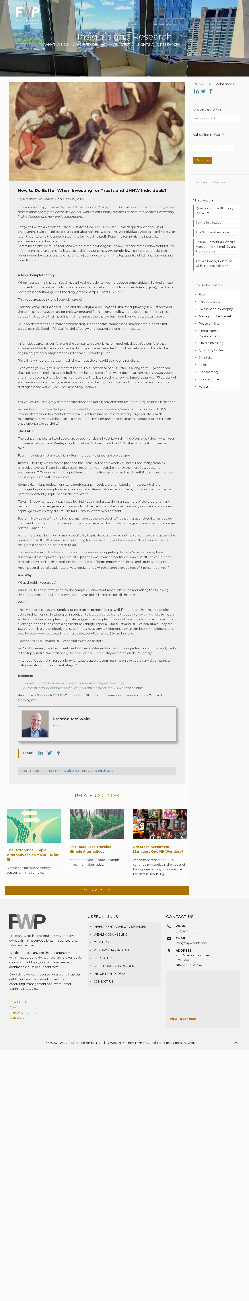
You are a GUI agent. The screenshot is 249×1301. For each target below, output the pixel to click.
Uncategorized (210, 379)
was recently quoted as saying (115, 540)
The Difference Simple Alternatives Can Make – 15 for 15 (33, 855)
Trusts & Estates (77, 207)
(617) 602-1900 (186, 931)
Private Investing (211, 343)
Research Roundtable (113, 950)
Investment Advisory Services (120, 926)
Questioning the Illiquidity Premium (215, 211)
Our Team (102, 942)
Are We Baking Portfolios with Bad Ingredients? (214, 263)
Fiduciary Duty (209, 301)
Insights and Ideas (110, 973)
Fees (202, 294)
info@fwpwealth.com (191, 943)
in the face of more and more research (73, 552)
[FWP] (30, 18)
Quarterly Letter (211, 350)
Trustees (34, 771)
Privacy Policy (23, 1013)
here (156, 614)
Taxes (203, 365)
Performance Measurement (209, 333)
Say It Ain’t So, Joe (208, 222)
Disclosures (21, 1002)
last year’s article (101, 614)
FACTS (122, 443)
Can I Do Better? (107, 227)
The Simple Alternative (212, 232)
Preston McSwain (71, 718)
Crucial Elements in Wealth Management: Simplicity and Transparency (216, 246)
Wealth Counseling (111, 934)
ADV (12, 1007)
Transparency (209, 372)
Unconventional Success (86, 653)
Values (204, 386)
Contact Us (103, 981)
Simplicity (206, 357)
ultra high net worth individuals (90, 771)
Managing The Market (215, 316)
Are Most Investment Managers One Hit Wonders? (158, 849)
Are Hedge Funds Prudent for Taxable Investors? (83, 409)
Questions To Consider (114, 966)
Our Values (103, 958)
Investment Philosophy (216, 309)
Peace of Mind (209, 323)
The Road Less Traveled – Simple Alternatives (92, 849)
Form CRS (18, 1018)
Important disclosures (209, 182)
